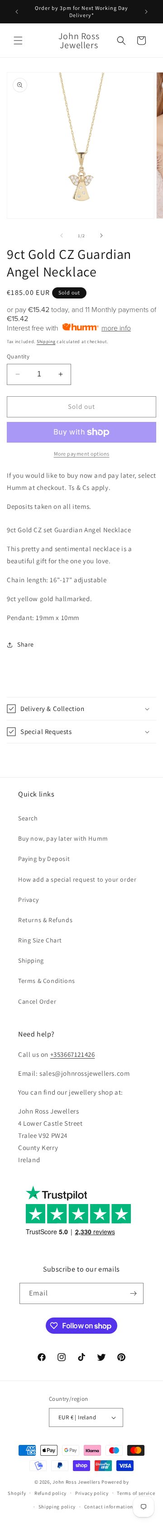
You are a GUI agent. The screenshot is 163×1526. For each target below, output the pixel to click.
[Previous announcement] (17, 12)
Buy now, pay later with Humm (63, 838)
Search (28, 818)
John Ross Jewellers (76, 1482)
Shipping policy (57, 1506)
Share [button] (25, 644)
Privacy (28, 900)
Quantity (18, 356)
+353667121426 (72, 1054)
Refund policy (50, 1493)
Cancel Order (37, 1001)
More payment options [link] (82, 453)
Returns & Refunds (45, 920)
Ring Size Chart (40, 940)
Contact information (108, 1506)
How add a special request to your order (77, 879)
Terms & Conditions (46, 981)
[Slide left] (62, 235)
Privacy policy (92, 1493)
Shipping (46, 341)
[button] (18, 40)
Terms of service (136, 1493)
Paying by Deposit (44, 859)
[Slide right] (101, 235)
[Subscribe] (133, 1293)
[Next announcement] (146, 12)
